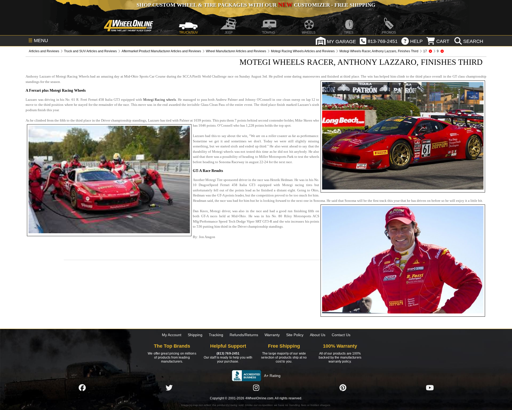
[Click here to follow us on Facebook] (82, 388)
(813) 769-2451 (228, 353)
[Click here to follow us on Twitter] (169, 388)
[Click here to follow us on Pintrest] (343, 388)
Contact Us (341, 335)
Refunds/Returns (244, 335)
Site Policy (294, 335)
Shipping (195, 335)
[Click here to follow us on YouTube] (430, 388)
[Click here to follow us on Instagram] (256, 388)
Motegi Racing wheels (159, 100)
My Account (171, 335)
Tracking (216, 335)
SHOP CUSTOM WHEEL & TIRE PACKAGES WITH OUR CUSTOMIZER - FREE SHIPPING (256, 5)
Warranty (272, 335)
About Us (317, 335)
